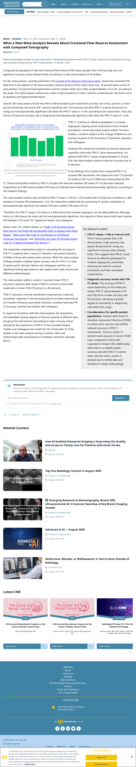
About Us (61, 746)
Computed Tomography (99, 12)
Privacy (68, 686)
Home (50, 746)
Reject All (101, 757)
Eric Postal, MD (55, 567)
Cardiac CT (14, 414)
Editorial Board (68, 679)
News (72, 746)
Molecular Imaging (117, 12)
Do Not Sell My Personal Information (68, 683)
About (68, 670)
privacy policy (57, 404)
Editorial (68, 676)
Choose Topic (12, 11)
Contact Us (68, 673)
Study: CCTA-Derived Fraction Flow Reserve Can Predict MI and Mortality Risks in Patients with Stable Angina (40, 231)
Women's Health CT (31, 414)
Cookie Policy (29, 764)
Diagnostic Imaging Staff (59, 475)
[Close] (132, 757)
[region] (68, 757)
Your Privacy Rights (68, 692)
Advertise (68, 667)
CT (5, 414)
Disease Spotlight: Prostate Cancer (70, 12)
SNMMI (129, 12)
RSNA (53, 12)
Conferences (86, 4)
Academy (75, 4)
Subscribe (119, 398)
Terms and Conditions (68, 689)
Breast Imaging (42, 12)
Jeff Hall (51, 450)
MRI (86, 12)
